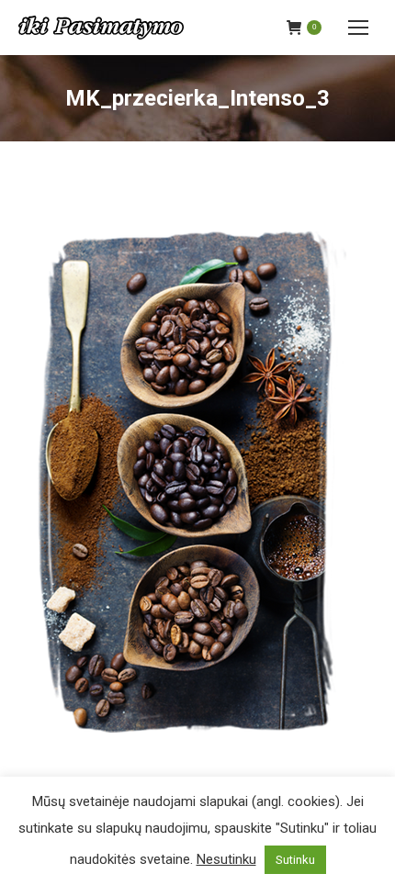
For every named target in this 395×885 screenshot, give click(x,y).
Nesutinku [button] (226, 859)
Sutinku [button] (295, 860)
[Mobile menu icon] (358, 27)
